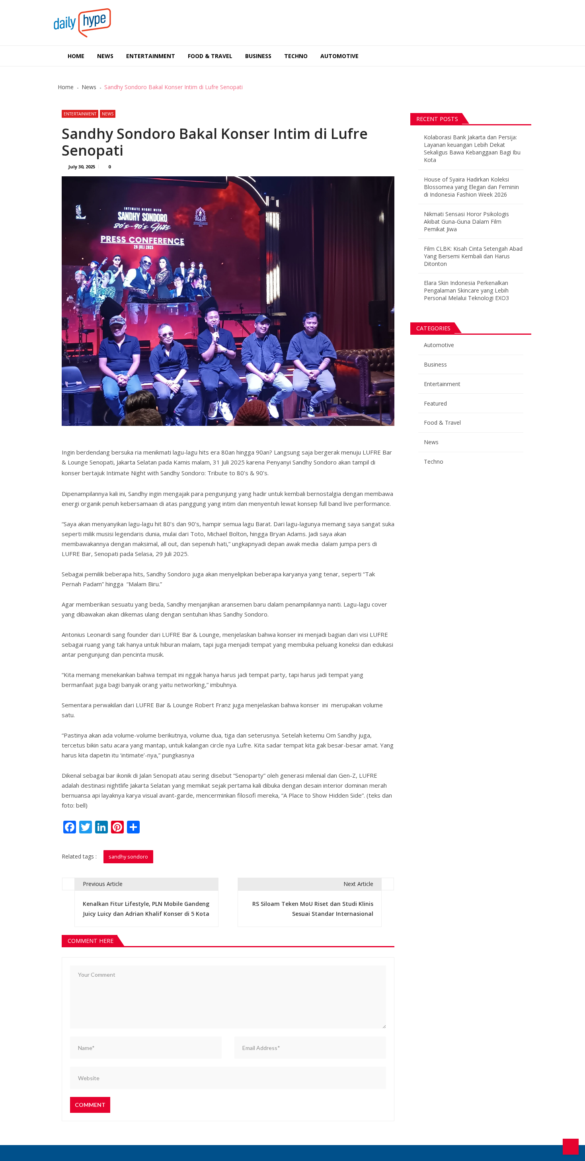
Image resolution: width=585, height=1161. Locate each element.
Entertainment (150, 56)
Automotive (339, 56)
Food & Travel (210, 56)
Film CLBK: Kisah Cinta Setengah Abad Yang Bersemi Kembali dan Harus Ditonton (473, 256)
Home (76, 56)
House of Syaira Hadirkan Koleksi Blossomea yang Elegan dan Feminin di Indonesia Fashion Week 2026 (471, 187)
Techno (296, 56)
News (105, 56)
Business (258, 56)
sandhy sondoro (128, 856)
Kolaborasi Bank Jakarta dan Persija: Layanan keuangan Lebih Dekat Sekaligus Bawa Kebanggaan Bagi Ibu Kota (472, 148)
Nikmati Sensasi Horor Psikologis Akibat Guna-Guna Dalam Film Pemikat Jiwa (466, 221)
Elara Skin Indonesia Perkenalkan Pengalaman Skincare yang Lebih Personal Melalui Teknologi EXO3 (466, 290)
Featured (435, 403)
